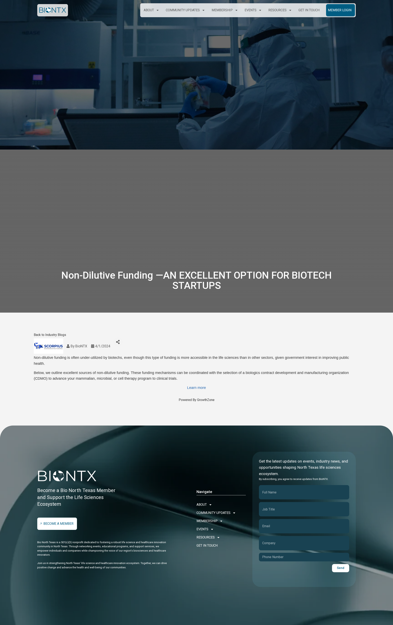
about (149, 10)
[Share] (118, 342)
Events (250, 10)
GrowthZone (206, 400)
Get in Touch (309, 10)
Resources (277, 10)
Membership (222, 10)
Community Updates (183, 10)
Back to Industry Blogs (50, 335)
